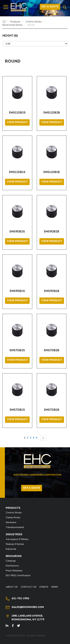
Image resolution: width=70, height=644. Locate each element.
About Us (12, 587)
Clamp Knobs (13, 517)
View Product (17, 122)
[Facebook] (14, 626)
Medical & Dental (15, 544)
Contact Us (28, 587)
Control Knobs (34, 22)
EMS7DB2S (17, 350)
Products (15, 22)
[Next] (43, 438)
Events (44, 587)
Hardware (11, 522)
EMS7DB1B (51, 410)
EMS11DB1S (17, 172)
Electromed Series (12, 25)
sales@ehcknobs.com (28, 607)
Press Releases (14, 571)
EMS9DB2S (17, 231)
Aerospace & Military (17, 539)
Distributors (12, 566)
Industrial (11, 549)
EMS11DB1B (51, 172)
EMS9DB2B (51, 231)
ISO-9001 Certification (18, 575)
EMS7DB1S (17, 410)
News (54, 587)
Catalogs (11, 561)
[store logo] (19, 7)
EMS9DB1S (17, 291)
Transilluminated (15, 527)
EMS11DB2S (17, 112)
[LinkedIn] (9, 626)
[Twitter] (20, 626)
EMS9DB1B (51, 291)
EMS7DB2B (51, 350)
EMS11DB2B (51, 112)
